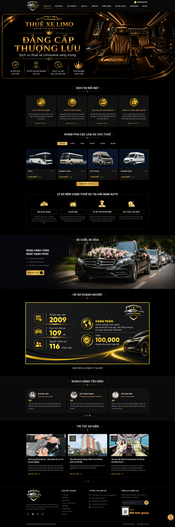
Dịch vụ (84, 6)
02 (171, 48)
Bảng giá (95, 6)
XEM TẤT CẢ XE (86, 184)
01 (171, 44)
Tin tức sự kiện (87, 426)
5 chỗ (72, 143)
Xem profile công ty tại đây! (87, 368)
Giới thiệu (58, 6)
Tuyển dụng (134, 6)
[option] (41, 111)
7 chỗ (82, 143)
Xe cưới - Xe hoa (67, 511)
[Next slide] (170, 52)
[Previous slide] (170, 39)
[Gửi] (146, 502)
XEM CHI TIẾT (33, 272)
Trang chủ (47, 6)
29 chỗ (112, 143)
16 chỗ (102, 143)
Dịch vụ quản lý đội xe (69, 503)
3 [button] (90, 416)
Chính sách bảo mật (128, 524)
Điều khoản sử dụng (143, 524)
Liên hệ (144, 6)
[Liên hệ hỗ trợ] (170, 517)
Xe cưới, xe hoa (120, 6)
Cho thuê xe (71, 6)
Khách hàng (106, 6)
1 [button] (86, 416)
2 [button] (88, 416)
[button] (28, 111)
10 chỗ (92, 143)
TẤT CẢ (62, 143)
